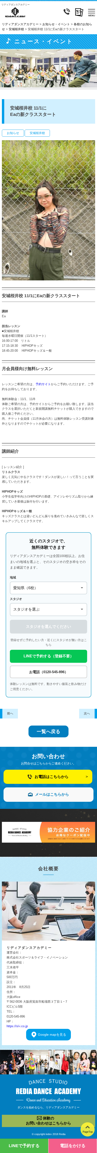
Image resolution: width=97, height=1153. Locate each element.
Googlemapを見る (52, 1034)
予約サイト (43, 384)
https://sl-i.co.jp (17, 1026)
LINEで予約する (24, 1145)
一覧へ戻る (48, 731)
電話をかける (72, 1145)
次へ (87, 713)
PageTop (88, 1131)
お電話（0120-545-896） (48, 672)
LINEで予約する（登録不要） (49, 656)
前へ (10, 713)
